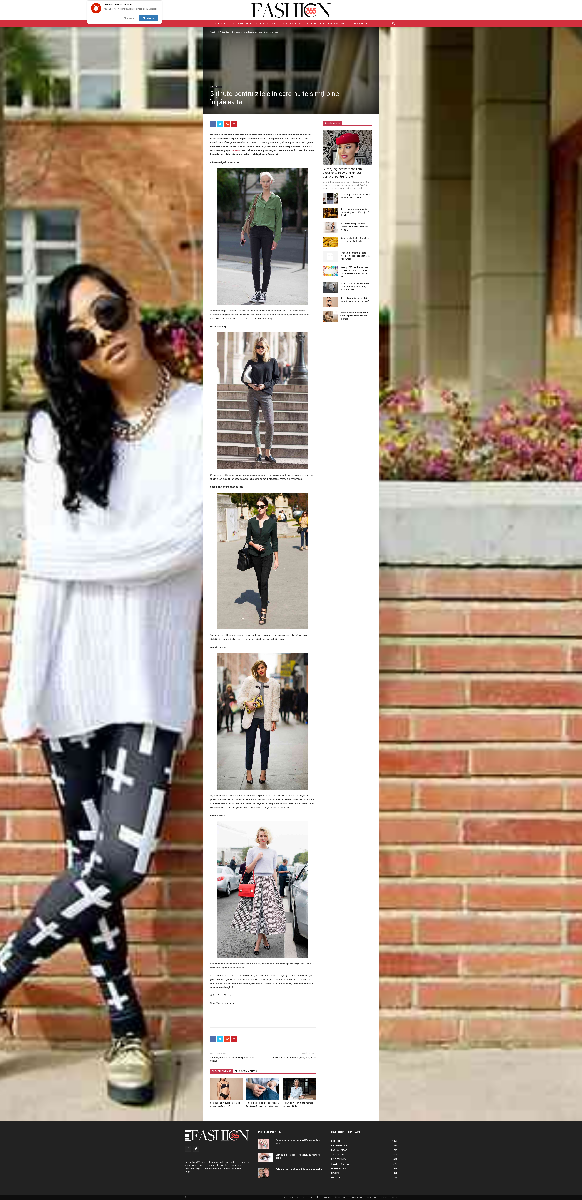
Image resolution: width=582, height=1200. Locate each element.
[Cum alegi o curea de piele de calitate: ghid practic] (330, 198)
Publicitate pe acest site (377, 1197)
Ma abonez (148, 18)
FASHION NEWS (240, 23)
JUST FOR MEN (313, 23)
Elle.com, (235, 150)
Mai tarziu (129, 18)
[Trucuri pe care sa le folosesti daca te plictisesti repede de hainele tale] (262, 1089)
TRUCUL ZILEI (223, 32)
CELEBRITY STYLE (266, 23)
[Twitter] (196, 1149)
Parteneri (300, 1197)
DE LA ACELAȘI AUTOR (246, 1071)
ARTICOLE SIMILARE (221, 1071)
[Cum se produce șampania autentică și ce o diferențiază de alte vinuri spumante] (330, 213)
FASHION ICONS (337, 23)
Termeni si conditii (357, 1197)
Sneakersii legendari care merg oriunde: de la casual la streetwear (355, 256)
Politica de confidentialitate (334, 1197)
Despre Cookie (313, 1197)
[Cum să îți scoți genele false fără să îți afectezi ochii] (265, 1157)
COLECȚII (220, 23)
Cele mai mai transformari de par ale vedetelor (299, 1169)
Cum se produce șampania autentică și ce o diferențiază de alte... (354, 212)
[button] (393, 23)
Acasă (212, 32)
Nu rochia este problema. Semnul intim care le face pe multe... (354, 226)
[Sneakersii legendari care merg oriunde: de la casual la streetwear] (330, 256)
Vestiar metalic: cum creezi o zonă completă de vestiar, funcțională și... (355, 286)
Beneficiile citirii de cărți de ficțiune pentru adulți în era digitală (354, 315)
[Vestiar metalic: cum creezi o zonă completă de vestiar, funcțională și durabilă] (330, 287)
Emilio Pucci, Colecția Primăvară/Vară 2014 (294, 1057)
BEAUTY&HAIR (290, 23)
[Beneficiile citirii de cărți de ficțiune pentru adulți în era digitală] (330, 316)
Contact (393, 1197)
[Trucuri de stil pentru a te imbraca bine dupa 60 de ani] (299, 1089)
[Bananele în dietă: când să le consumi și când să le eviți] (330, 242)
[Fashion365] (291, 10)
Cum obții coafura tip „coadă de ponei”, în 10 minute (232, 1059)
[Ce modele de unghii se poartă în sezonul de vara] (263, 1144)
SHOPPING (359, 23)
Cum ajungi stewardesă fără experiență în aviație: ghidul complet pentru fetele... (342, 172)
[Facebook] (188, 1149)
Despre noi (288, 1197)
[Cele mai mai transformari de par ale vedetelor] (263, 1173)
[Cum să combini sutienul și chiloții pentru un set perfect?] (226, 1089)
